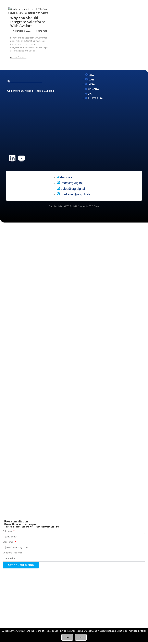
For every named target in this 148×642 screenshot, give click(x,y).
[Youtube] (21, 158)
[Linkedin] (12, 158)
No (80, 637)
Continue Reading (18, 57)
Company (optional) (12, 552)
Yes (67, 637)
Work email (9, 541)
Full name (8, 531)
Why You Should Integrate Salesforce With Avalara (27, 21)
